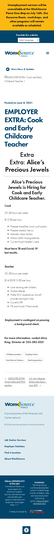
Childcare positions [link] (13, 354)
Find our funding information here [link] (40, 502)
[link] (26, 530)
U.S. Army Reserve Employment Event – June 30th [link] (37, 382)
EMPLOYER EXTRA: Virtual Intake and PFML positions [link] (14, 382)
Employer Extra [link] (32, 354)
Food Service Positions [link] (15, 360)
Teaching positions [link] (35, 360)
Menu (47, 52)
